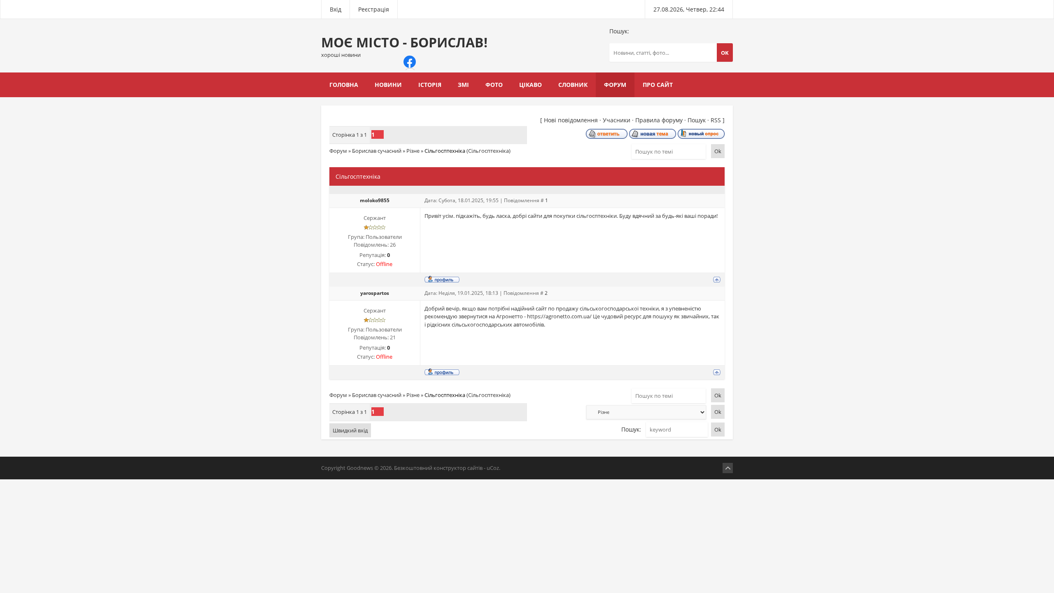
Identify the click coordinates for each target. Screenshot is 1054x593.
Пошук (697, 120)
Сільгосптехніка (444, 150)
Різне (413, 150)
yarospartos (374, 292)
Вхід (335, 9)
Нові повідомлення (571, 120)
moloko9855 (374, 200)
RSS (716, 120)
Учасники (616, 120)
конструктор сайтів (458, 468)
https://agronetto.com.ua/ (559, 316)
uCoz (493, 468)
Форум (338, 150)
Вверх (728, 468)
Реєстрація (373, 9)
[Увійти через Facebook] (409, 62)
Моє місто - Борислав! (404, 45)
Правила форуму (659, 120)
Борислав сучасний (376, 150)
